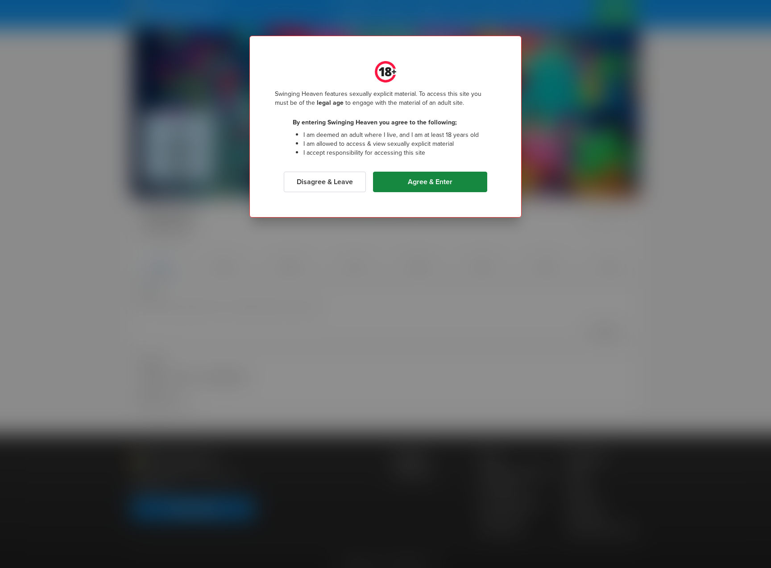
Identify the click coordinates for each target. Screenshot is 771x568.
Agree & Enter (430, 182)
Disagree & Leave (325, 182)
